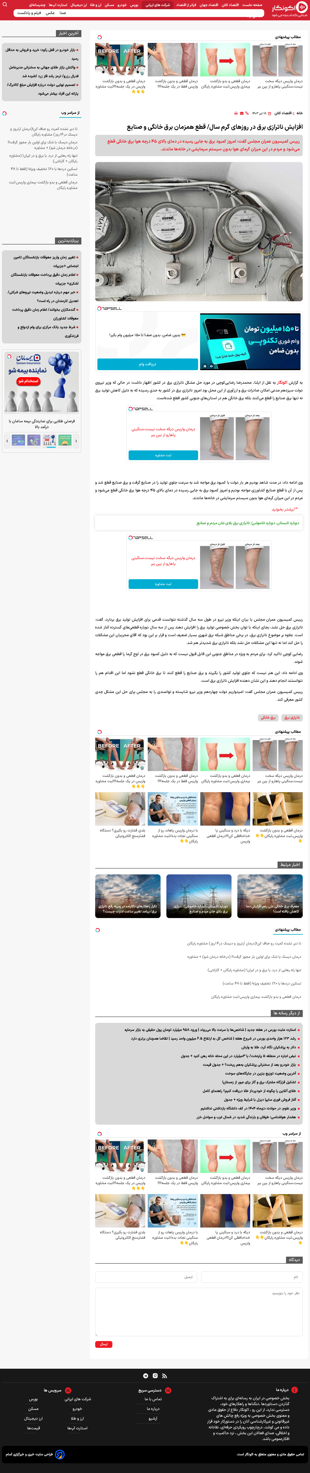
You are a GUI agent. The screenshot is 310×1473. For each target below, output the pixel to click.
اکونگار (282, 383)
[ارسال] (241, 113)
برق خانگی (268, 717)
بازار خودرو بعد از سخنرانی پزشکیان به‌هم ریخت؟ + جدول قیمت (249, 1064)
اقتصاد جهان (209, 5)
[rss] (164, 1376)
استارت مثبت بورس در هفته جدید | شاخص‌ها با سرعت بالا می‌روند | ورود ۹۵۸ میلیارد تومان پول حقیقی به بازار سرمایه (210, 1030)
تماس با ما (153, 1399)
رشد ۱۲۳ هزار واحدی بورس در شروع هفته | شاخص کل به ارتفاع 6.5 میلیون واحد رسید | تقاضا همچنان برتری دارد (213, 1038)
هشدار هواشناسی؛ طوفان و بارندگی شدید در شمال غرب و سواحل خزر (246, 1117)
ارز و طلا (96, 5)
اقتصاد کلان (231, 5)
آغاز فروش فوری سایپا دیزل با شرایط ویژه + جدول (260, 1099)
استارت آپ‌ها (58, 5)
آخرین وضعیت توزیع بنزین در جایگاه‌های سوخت (260, 1073)
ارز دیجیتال (78, 5)
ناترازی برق (292, 717)
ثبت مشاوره (163, 455)
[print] (236, 113)
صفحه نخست (252, 5)
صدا (63, 13)
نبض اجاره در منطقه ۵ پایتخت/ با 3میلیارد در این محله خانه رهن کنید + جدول (238, 1056)
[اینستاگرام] (155, 1376)
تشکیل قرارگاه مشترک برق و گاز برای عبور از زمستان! (259, 1082)
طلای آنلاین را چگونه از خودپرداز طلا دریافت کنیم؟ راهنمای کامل (249, 1091)
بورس (134, 5)
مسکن (110, 5)
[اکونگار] (287, 9)
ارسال (104, 1344)
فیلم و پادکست (29, 13)
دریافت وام (147, 364)
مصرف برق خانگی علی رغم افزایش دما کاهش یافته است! (272, 909)
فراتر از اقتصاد (186, 5)
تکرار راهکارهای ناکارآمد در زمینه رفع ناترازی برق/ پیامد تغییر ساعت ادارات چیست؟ (127, 909)
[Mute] (212, 366)
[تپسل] (99, 308)
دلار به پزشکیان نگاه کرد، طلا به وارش (268, 1047)
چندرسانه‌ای (37, 5)
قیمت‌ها (34, 1428)
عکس (51, 13)
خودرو (122, 5)
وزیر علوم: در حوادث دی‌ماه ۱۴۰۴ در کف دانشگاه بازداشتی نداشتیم (248, 1108)
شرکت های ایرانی (158, 5)
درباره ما (153, 1409)
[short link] (247, 113)
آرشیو (153, 1419)
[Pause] (205, 366)
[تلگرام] (145, 1376)
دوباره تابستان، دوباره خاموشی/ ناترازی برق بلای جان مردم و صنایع (200, 909)
